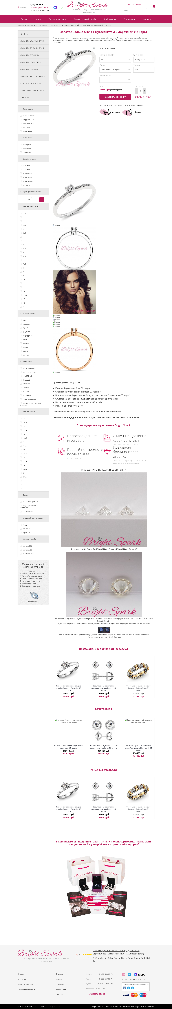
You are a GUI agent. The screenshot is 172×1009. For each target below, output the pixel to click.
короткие (27, 148)
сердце (26, 343)
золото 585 (27, 546)
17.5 (25, 446)
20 (24, 465)
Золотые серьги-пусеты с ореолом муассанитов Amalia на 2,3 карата (103, 747)
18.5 (25, 453)
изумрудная (28, 335)
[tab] (33, 109)
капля (25, 347)
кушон (25, 328)
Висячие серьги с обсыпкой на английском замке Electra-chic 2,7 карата (138, 748)
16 (24, 434)
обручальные (28, 120)
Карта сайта (55, 1006)
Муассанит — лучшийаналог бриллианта (33, 565)
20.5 (25, 469)
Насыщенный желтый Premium (30, 404)
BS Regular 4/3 (29, 368)
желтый (26, 529)
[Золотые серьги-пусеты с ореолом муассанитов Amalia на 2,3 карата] (103, 730)
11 (24, 283)
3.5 (24, 233)
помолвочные (29, 116)
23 (24, 488)
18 (24, 450)
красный (26, 533)
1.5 (24, 213)
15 (24, 303)
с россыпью (28, 181)
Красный (27, 395)
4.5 (24, 241)
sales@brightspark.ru (39, 7)
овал (25, 339)
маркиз (26, 355)
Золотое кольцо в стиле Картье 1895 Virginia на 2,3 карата (68, 747)
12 (24, 287)
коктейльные (28, 123)
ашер (25, 351)
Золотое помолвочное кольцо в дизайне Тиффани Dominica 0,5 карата (68, 688)
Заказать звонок (134, 4)
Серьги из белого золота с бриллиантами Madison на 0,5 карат (103, 688)
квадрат (26, 324)
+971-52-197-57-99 (105, 984)
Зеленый (27, 388)
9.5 (24, 276)
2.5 (24, 225)
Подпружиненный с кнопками (29, 507)
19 (24, 457)
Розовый (26, 380)
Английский (28, 512)
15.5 (25, 430)
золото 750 (27, 550)
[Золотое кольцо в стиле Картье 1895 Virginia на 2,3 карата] (68, 730)
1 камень (27, 166)
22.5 (25, 485)
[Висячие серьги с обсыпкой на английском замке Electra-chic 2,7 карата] (138, 730)
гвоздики (27, 144)
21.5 (25, 477)
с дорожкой (28, 173)
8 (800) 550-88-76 (106, 979)
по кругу (26, 185)
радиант (26, 332)
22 (24, 481)
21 (24, 473)
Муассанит (69, 388)
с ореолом (27, 177)
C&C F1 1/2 (27, 376)
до (29, 199)
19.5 (25, 461)
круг (25, 320)
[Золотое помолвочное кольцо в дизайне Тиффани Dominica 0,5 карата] (68, 671)
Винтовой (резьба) (30, 502)
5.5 (24, 248)
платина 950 (28, 554)
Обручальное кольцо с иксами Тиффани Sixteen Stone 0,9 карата (138, 688)
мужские (26, 127)
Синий (26, 391)
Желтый (26, 384)
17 (24, 299)
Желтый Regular (29, 399)
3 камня (26, 169)
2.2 (24, 221)
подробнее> (33, 601)
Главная (21, 25)
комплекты (27, 131)
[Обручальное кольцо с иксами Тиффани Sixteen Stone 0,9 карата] (139, 671)
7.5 (24, 264)
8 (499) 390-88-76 (36, 5)
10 (24, 279)
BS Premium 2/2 (29, 372)
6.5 (24, 256)
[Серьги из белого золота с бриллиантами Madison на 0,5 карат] (103, 671)
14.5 (25, 422)
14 (24, 291)
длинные (27, 152)
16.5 (25, 438)
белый (26, 525)
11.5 (25, 295)
